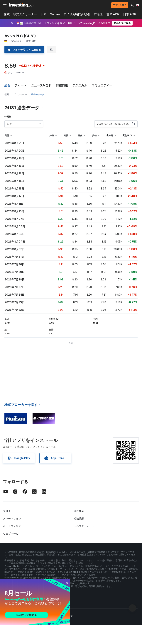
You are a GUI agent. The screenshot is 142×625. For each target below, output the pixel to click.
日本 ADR (129, 14)
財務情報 (62, 85)
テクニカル (79, 85)
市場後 (98, 14)
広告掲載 (79, 518)
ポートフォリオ (12, 526)
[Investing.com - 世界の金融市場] (21, 5)
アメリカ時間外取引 (76, 14)
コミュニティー (102, 85)
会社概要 (79, 510)
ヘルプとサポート (84, 526)
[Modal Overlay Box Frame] (35, 602)
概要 (6, 94)
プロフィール (20, 94)
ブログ (7, 510)
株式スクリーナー (25, 14)
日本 (44, 14)
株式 (7, 14)
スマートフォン (12, 518)
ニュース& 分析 (41, 85)
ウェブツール (10, 533)
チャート (21, 85)
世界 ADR (112, 14)
